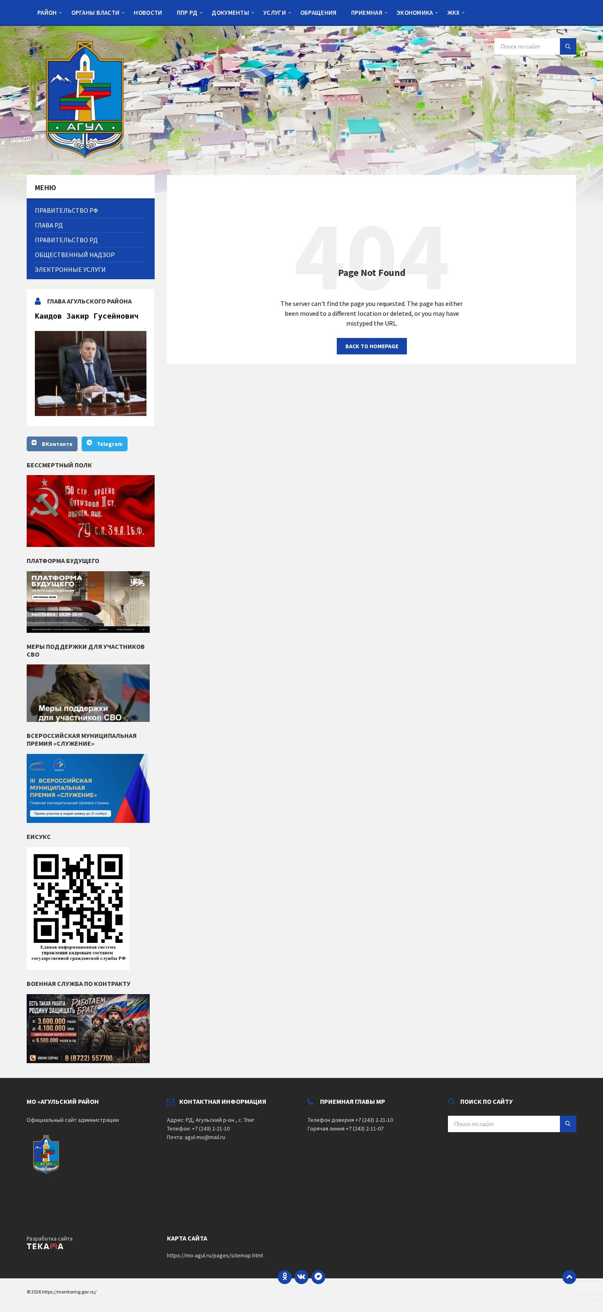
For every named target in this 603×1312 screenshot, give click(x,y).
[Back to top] (569, 1277)
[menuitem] (47, 12)
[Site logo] (88, 159)
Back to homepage (371, 346)
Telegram (110, 444)
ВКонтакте (57, 444)
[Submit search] (568, 46)
